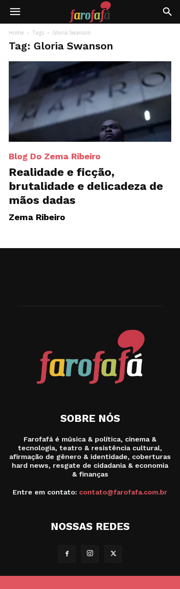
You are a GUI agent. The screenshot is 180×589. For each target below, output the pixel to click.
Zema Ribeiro (37, 217)
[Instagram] (90, 554)
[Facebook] (67, 554)
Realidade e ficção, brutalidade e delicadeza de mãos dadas (86, 186)
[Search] (168, 12)
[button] (15, 12)
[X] (113, 554)
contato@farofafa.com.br (123, 492)
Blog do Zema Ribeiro (54, 156)
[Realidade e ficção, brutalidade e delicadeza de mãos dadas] (90, 101)
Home (16, 32)
